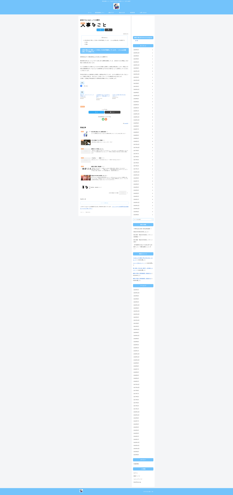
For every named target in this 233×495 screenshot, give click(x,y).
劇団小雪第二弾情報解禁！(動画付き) (142, 273)
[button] (108, 29)
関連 (86, 44)
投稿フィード (137, 476)
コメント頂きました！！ (139, 263)
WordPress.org (137, 482)
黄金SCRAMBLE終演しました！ (141, 231)
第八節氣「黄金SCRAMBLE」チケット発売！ (143, 240)
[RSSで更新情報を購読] (106, 119)
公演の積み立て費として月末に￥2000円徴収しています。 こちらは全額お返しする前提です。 (105, 40)
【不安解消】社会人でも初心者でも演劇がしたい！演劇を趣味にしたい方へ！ (103, 96)
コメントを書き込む (104, 202)
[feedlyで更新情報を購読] (103, 119)
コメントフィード (138, 479)
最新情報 (83, 106)
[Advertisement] (143, 25)
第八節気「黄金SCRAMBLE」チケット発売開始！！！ (143, 235)
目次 (103, 37)
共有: (87, 42)
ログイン (136, 473)
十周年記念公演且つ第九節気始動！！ (143, 228)
